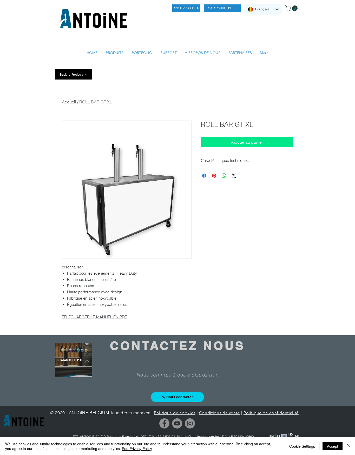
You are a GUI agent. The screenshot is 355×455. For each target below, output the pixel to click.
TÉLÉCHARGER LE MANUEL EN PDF (94, 316)
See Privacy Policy (137, 448)
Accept (332, 446)
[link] (292, 8)
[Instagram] (190, 423)
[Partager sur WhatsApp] (224, 176)
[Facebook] (164, 423)
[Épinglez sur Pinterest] (214, 176)
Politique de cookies (174, 412)
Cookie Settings (302, 446)
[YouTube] (177, 423)
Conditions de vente (219, 412)
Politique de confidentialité (271, 412)
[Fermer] (349, 446)
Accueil (69, 101)
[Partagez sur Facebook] (204, 176)
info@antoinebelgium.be (201, 436)
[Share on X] (234, 176)
